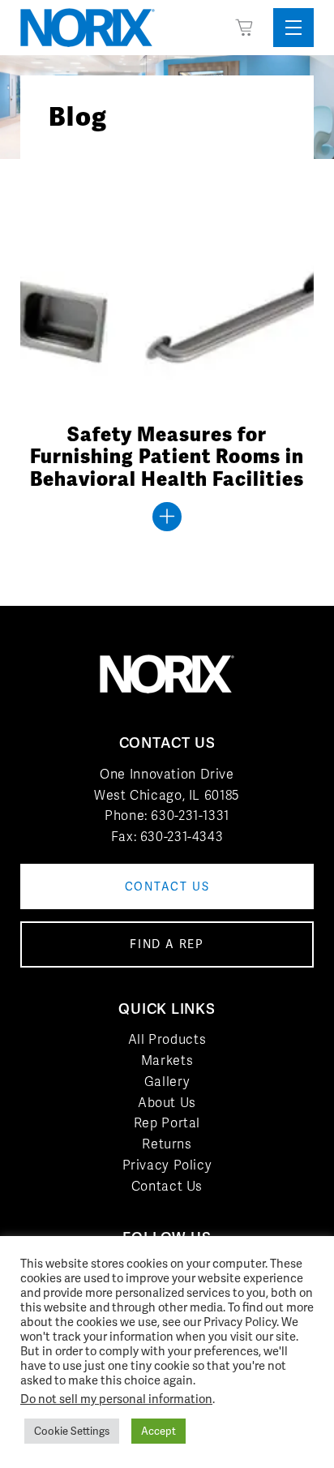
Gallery (167, 1081)
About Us (167, 1102)
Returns (166, 1144)
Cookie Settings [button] (71, 1431)
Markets (167, 1060)
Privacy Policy (167, 1165)
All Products (167, 1039)
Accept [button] (158, 1431)
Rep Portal (167, 1122)
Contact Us (167, 1186)
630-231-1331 (190, 815)
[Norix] (87, 27)
